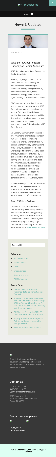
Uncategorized (20, 270)
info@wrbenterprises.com (23, 391)
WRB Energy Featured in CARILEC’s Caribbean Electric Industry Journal (28, 313)
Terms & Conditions (18, 430)
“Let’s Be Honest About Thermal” (28, 327)
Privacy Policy (15, 427)
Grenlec (17, 266)
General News (20, 262)
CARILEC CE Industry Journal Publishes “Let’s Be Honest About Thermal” (28, 292)
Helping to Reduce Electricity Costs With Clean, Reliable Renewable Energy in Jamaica (28, 321)
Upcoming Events (21, 274)
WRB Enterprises (21, 278)
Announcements (21, 258)
